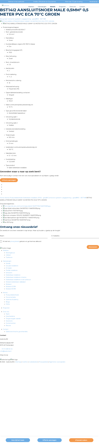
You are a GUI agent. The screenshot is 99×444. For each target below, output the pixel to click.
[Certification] (26, 206)
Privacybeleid (43, 362)
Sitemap (18, 362)
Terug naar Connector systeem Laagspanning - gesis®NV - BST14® (23, 19)
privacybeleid (14, 241)
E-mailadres (55, 236)
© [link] (0, 362)
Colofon (25, 362)
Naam (2, 236)
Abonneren (93, 247)
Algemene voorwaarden (57, 362)
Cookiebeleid (33, 362)
